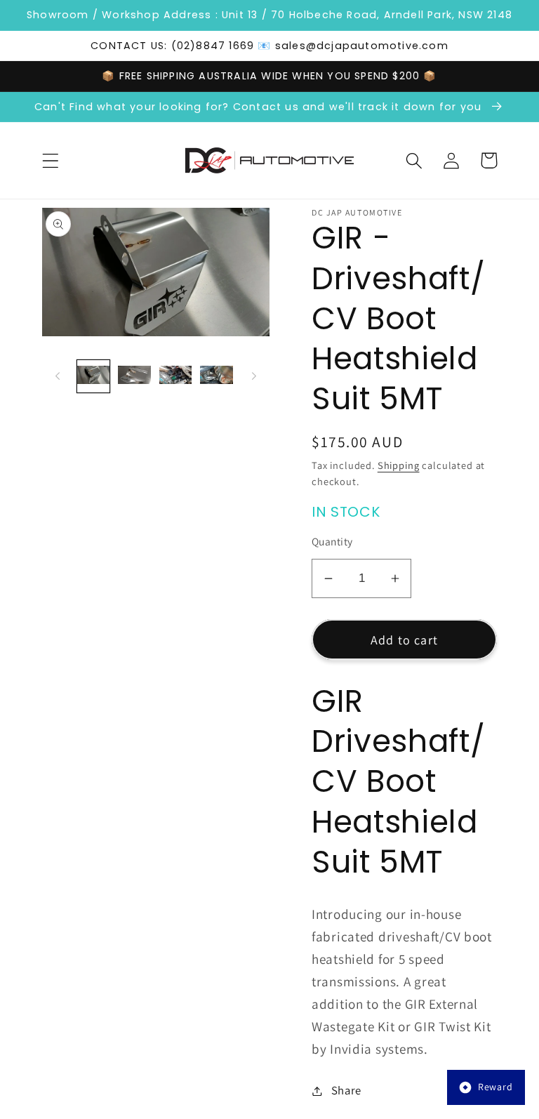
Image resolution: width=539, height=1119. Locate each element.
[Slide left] (57, 376)
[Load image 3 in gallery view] (175, 376)
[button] (50, 160)
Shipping (399, 465)
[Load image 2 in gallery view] (134, 376)
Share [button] (346, 1090)
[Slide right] (254, 376)
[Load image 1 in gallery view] (93, 376)
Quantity (332, 541)
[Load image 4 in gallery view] (216, 376)
